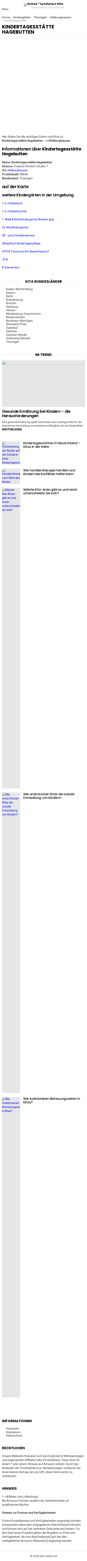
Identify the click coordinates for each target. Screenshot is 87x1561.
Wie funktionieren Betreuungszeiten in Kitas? (51, 1100)
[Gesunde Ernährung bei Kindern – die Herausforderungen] (43, 384)
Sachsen (11, 331)
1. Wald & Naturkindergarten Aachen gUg (28, 219)
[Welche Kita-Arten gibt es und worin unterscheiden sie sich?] (11, 638)
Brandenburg (14, 299)
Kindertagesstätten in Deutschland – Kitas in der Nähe (51, 445)
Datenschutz (14, 1435)
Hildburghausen (18, 170)
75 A (5, 259)
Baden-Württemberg (19, 289)
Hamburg (12, 306)
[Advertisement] (43, 89)
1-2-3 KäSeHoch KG (14, 211)
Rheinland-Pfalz (16, 324)
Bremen (11, 303)
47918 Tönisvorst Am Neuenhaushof (25, 251)
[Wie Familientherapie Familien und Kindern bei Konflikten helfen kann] (11, 476)
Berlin (9, 296)
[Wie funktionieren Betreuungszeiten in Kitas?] (11, 1247)
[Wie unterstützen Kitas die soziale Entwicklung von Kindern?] (11, 942)
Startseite (12, 1428)
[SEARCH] (82, 6)
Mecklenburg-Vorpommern (23, 313)
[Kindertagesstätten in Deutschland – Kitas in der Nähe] (11, 453)
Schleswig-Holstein (18, 338)
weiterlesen (12, 429)
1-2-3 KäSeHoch (12, 203)
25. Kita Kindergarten (15, 227)
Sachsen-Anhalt (16, 334)
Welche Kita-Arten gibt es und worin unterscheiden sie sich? (50, 491)
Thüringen (12, 341)
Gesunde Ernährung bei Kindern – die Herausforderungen (36, 413)
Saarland (12, 327)
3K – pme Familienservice (18, 235)
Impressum (13, 1432)
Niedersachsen (15, 317)
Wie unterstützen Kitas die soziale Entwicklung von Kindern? (48, 796)
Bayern (10, 292)
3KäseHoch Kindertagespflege (21, 243)
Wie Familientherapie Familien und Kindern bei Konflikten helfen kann (49, 472)
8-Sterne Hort (10, 267)
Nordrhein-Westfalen (19, 320)
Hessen (11, 310)
